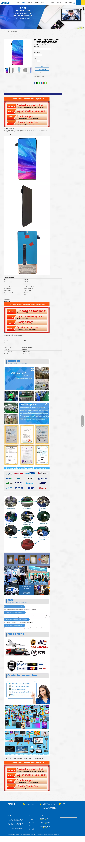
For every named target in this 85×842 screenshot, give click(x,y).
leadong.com (56, 834)
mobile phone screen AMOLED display (12, 88)
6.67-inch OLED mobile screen (28, 88)
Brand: (48, 81)
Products (23, 2)
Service (43, 2)
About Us (30, 2)
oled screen (38, 88)
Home (17, 2)
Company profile (32, 821)
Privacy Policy (32, 829)
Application (36, 2)
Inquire (41, 66)
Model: (35, 81)
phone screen (46, 88)
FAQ (48, 2)
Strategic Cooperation (45, 826)
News (52, 2)
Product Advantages (45, 822)
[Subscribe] (76, 819)
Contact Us (58, 2)
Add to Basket (41, 69)
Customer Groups (44, 818)
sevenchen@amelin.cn (67, 804)
